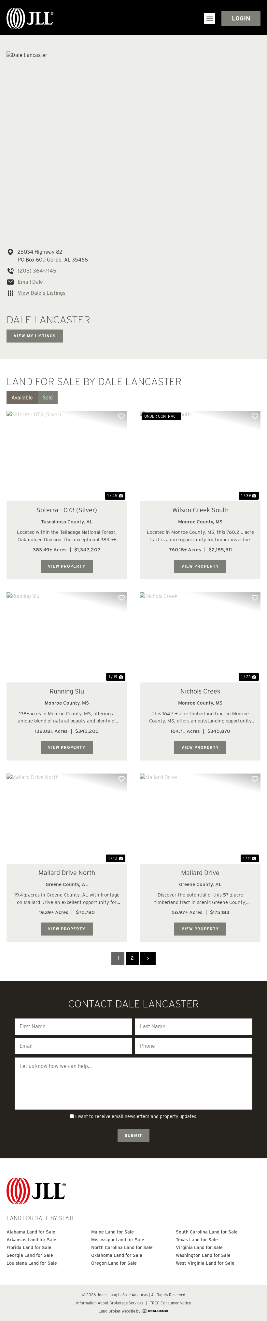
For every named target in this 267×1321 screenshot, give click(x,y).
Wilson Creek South (200, 510)
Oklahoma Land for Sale (116, 1255)
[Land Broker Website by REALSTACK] (155, 1311)
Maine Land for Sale (112, 1231)
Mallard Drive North (66, 873)
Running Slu (66, 691)
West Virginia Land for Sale (205, 1263)
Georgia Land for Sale (30, 1255)
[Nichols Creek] (200, 637)
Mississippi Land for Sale (117, 1239)
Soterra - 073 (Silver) (66, 510)
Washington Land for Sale (203, 1255)
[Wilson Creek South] (200, 456)
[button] (209, 18)
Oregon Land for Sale (114, 1263)
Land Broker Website (117, 1311)
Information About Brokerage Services (109, 1303)
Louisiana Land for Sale (32, 1263)
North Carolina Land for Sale (122, 1247)
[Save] (121, 416)
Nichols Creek (200, 691)
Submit (133, 1135)
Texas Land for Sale (197, 1239)
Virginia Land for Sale (199, 1247)
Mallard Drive (200, 873)
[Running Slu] (67, 637)
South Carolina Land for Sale (207, 1231)
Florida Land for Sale (29, 1247)
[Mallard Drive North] (67, 819)
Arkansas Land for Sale (31, 1239)
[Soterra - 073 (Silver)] (67, 456)
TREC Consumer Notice (170, 1303)
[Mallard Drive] (200, 819)
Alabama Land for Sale (31, 1231)
